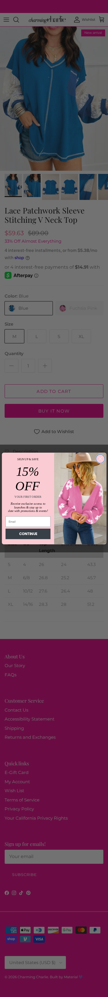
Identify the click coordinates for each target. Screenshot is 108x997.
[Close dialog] (100, 458)
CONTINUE (28, 534)
